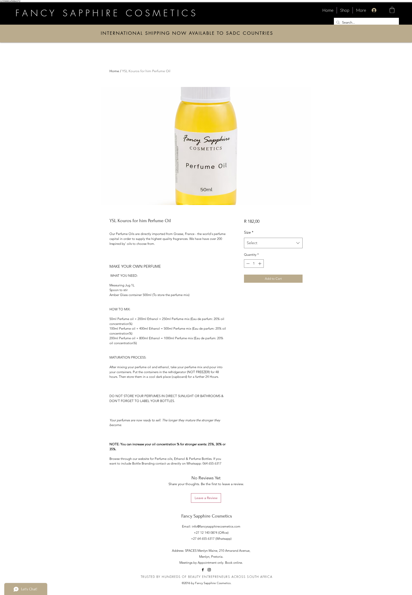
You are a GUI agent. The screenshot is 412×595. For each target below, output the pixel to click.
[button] (392, 10)
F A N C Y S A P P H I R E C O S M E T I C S (105, 13)
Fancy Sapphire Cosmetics (206, 516)
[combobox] (273, 243)
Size (248, 232)
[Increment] (260, 264)
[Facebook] (203, 570)
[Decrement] (247, 264)
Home (114, 71)
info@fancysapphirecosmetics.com (216, 526)
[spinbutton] (253, 264)
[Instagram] (209, 570)
